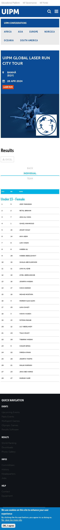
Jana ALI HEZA (25, 217)
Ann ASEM (24, 236)
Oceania (9, 40)
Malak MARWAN (26, 365)
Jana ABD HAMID (26, 372)
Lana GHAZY (24, 307)
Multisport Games (11, 421)
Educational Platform (11, 2)
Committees (8, 465)
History (5, 469)
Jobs (4, 478)
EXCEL (8, 159)
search (49, 11)
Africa (8, 31)
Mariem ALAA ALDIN (27, 301)
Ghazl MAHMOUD (27, 224)
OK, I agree (8, 526)
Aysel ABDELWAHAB (27, 275)
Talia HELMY (25, 333)
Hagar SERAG (25, 346)
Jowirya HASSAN (26, 282)
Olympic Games (10, 425)
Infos (4, 459)
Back (30, 168)
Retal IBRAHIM (25, 211)
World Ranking (9, 443)
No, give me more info (11, 520)
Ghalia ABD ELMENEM (28, 262)
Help (4, 485)
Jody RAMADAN (26, 204)
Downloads (7, 447)
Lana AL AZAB (25, 269)
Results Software (10, 429)
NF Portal (44, 2)
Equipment (7, 496)
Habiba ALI (24, 249)
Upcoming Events (11, 412)
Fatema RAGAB (25, 320)
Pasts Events (8, 416)
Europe (33, 31)
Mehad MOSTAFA (26, 294)
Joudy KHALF (25, 230)
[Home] (1, 6)
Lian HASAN (24, 243)
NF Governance (30, 2)
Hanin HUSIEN (25, 314)
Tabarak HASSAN (26, 340)
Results (5, 437)
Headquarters (8, 473)
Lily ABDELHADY (26, 327)
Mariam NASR (25, 378)
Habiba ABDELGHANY (28, 256)
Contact (6, 491)
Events (5, 406)
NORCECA (49, 31)
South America (29, 40)
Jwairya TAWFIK (26, 359)
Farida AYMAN (25, 352)
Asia (20, 31)
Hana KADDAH (25, 288)
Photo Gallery (9, 451)
